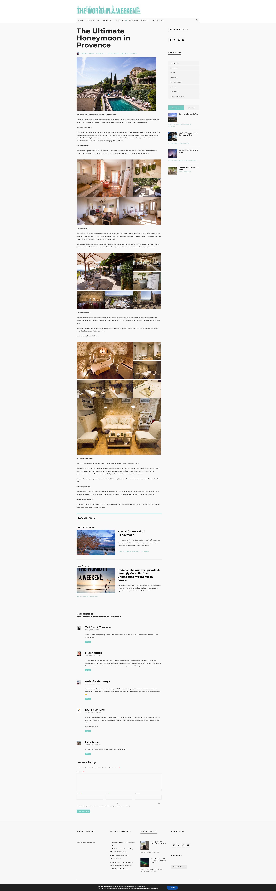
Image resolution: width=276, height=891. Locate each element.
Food (173, 72)
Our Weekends (184, 143)
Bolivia (170, 160)
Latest (192, 108)
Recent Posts (148, 832)
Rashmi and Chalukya (97, 681)
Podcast (85, 597)
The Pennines (124, 869)
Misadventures (176, 82)
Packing (148, 852)
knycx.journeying (95, 710)
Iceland (155, 869)
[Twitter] (175, 40)
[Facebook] (170, 40)
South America (178, 160)
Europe (170, 143)
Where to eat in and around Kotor (189, 168)
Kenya (183, 124)
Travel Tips (120, 20)
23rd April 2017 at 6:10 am (92, 655)
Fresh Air (174, 77)
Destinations (93, 20)
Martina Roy (116, 855)
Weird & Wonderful (190, 160)
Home (80, 20)
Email (108, 794)
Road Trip (174, 91)
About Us (145, 20)
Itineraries (107, 20)
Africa (120, 551)
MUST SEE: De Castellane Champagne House (188, 134)
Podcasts (133, 20)
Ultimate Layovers (177, 96)
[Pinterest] (183, 40)
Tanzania (135, 551)
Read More (144, 551)
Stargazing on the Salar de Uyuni (189, 151)
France (125, 53)
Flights (142, 852)
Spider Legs (116, 862)
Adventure (175, 63)
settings (155, 889)
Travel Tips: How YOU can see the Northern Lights (158, 860)
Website (137, 794)
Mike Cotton (92, 742)
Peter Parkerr (117, 849)
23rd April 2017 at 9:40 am (92, 684)
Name (79, 794)
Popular (176, 108)
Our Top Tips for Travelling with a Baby (158, 842)
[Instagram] (179, 40)
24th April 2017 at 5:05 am (93, 712)
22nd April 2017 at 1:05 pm (93, 630)
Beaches (174, 68)
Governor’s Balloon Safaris (188, 114)
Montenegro (187, 172)
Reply (88, 642)
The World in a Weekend (97, 53)
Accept (172, 888)
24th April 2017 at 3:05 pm (93, 744)
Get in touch (158, 20)
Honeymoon (133, 53)
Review (173, 87)
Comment (80, 772)
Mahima (115, 869)
